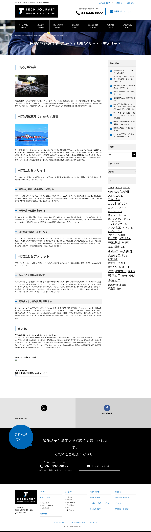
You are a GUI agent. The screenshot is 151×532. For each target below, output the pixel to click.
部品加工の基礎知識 (26, 35)
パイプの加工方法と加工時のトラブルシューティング (124, 135)
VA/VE (124, 191)
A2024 (119, 187)
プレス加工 (114, 227)
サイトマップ (94, 522)
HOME (17, 35)
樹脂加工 (119, 246)
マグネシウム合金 (116, 234)
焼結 (124, 255)
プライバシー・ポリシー (77, 522)
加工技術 (40, 26)
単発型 (126, 242)
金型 (132, 275)
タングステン (115, 218)
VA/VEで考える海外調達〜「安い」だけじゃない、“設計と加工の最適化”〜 (125, 115)
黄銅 (119, 288)
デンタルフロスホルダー (114, 221)
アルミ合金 (114, 199)
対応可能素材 (58, 26)
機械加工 (113, 251)
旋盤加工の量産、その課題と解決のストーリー (124, 129)
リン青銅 (112, 238)
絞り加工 (124, 266)
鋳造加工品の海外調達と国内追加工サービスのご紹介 (124, 123)
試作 (111, 271)
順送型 (111, 288)
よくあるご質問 (104, 3)
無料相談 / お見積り (123, 11)
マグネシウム (115, 231)
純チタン (112, 267)
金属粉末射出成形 (117, 284)
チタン (127, 218)
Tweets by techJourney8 (21, 418)
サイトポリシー (59, 522)
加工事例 (75, 26)
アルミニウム (115, 195)
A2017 (111, 187)
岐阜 (110, 246)
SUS (116, 192)
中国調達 (114, 242)
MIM (110, 191)
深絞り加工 (114, 255)
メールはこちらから (100, 466)
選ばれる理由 (93, 26)
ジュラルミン (115, 211)
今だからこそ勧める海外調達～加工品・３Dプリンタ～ (124, 86)
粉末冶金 (113, 259)
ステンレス (114, 215)
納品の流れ (127, 26)
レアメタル (125, 238)
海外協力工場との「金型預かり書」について (124, 93)
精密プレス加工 (117, 263)
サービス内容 (23, 26)
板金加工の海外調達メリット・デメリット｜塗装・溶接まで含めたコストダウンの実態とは (124, 106)
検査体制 (110, 26)
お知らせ (119, 3)
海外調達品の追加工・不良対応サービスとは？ (124, 71)
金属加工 (114, 280)
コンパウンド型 (117, 207)
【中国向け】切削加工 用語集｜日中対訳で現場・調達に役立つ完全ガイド (125, 79)
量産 (125, 275)
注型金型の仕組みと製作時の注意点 (124, 99)
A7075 (126, 187)
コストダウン (117, 203)
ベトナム (127, 227)
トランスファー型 (117, 224)
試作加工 (120, 271)
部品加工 (114, 275)
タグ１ (124, 215)
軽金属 (131, 271)
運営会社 (130, 3)
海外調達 (126, 251)
